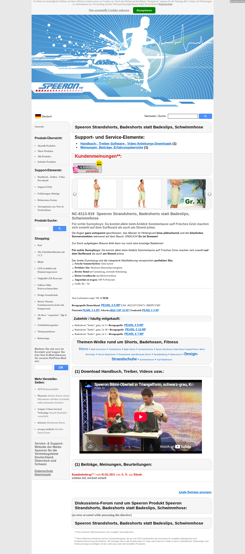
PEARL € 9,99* (134, 325)
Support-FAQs (45, 187)
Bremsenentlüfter (48, 389)
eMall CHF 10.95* (119, 310)
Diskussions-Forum (47, 200)
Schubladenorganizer (48, 325)
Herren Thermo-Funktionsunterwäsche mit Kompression (51, 305)
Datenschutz (165, 4)
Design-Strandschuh (48, 295)
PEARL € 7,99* (134, 333)
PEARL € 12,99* (135, 329)
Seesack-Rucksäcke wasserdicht (52, 412)
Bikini (40, 262)
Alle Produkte (44, 156)
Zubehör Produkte (47, 162)
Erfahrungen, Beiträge (49, 193)
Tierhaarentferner (46, 331)
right (209, 194)
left (75, 194)
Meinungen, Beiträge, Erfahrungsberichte (111, 147)
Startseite (150, 115)
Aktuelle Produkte (47, 145)
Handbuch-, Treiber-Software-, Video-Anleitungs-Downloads (126, 143)
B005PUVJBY (154, 305)
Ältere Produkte (45, 151)
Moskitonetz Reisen (51, 422)
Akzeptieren (144, 10)
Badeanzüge (43, 338)
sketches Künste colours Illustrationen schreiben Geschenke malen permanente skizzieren (53, 399)
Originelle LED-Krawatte (50, 278)
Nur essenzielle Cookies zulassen (109, 10)
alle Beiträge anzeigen (197, 492)
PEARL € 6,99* (110, 305)
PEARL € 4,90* (150, 310)
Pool (40, 245)
